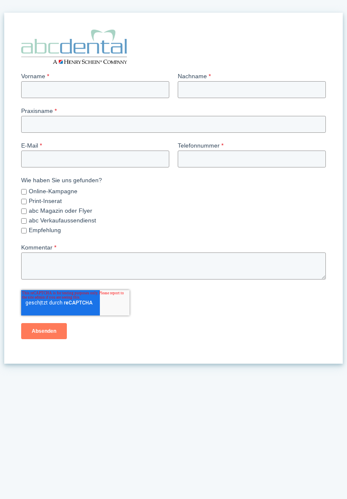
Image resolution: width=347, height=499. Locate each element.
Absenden (44, 331)
